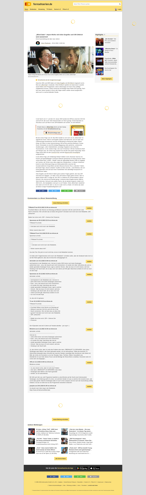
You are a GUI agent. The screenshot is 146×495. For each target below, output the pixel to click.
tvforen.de (54, 207)
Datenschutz (108, 482)
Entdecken (33, 9)
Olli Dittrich (71, 83)
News (26, 9)
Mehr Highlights (107, 79)
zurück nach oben (93, 485)
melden (89, 208)
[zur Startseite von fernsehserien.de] (28, 4)
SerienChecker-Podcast (70, 482)
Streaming (41, 9)
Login (119, 9)
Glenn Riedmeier (46, 43)
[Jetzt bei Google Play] (82, 468)
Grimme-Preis (55, 152)
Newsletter (80, 482)
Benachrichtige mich (54, 132)
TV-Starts (49, 9)
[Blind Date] (77, 130)
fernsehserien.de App (65, 468)
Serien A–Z (57, 9)
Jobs (64, 485)
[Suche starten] (119, 4)
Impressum (100, 482)
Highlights (99, 35)
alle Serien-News (60, 458)
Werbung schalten (71, 485)
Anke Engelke (61, 83)
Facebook (84, 485)
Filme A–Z (66, 9)
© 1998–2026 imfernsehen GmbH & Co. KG (46, 482)
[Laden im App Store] (95, 468)
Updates (60, 482)
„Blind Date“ (44, 85)
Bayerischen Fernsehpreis (72, 152)
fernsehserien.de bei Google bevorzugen (49, 80)
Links (78, 485)
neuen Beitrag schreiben (60, 203)
